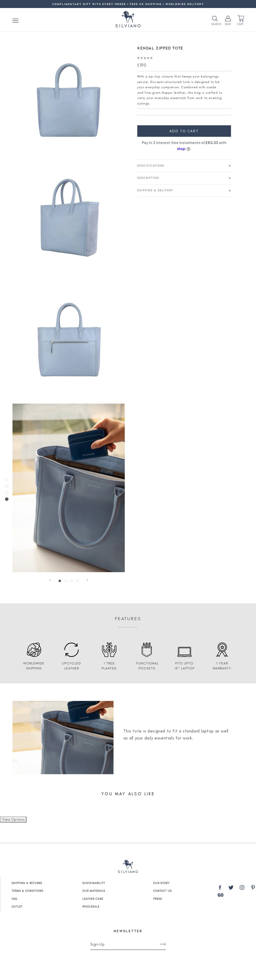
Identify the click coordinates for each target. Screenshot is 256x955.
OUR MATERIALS (93, 890)
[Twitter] (231, 888)
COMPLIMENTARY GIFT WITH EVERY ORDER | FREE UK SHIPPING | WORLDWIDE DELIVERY (128, 4)
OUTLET (17, 906)
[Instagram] (242, 888)
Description (148, 178)
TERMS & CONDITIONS (27, 890)
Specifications (150, 165)
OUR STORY (161, 883)
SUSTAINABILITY (93, 883)
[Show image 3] (71, 581)
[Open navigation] (15, 20)
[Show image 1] (59, 581)
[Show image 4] (77, 581)
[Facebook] (220, 888)
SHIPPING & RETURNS (27, 883)
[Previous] (50, 580)
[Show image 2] (65, 581)
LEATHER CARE (92, 898)
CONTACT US (162, 890)
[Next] (87, 580)
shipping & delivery (155, 190)
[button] (145, 57)
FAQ (14, 898)
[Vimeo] (221, 895)
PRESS (157, 898)
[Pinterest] (253, 888)
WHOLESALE (91, 906)
